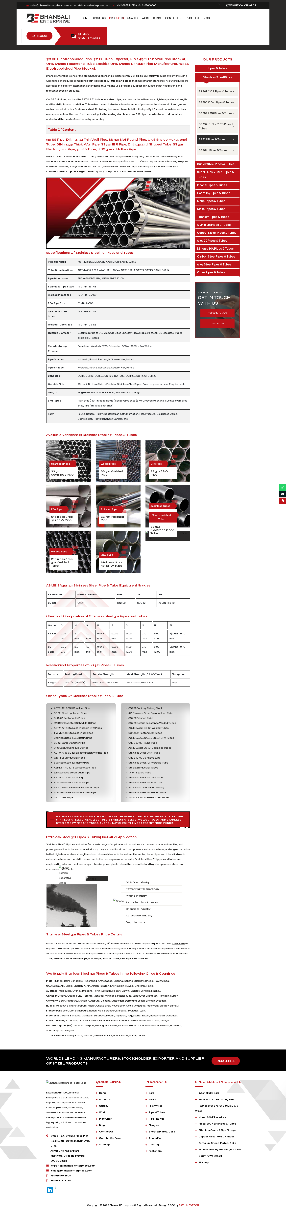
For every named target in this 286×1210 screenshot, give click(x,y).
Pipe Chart (106, 1118)
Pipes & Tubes (217, 68)
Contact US (217, 323)
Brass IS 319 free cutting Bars (216, 1099)
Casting (154, 1144)
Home (85, 18)
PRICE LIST (192, 18)
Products (116, 18)
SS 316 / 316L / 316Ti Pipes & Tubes (216, 126)
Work (145, 18)
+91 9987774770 (60, 1180)
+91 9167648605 (147, 5)
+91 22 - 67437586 (88, 38)
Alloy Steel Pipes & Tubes (214, 264)
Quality (132, 18)
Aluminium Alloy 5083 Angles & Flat (219, 1149)
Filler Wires (156, 1106)
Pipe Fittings (156, 1118)
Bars (151, 1093)
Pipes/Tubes (157, 1112)
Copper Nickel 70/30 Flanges (216, 1136)
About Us (99, 18)
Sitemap (104, 1144)
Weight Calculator (242, 5)
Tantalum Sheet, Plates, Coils (217, 1143)
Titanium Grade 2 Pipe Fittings (217, 1130)
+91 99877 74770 (126, 5)
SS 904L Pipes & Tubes (213, 150)
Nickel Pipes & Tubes (211, 209)
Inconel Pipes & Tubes (212, 185)
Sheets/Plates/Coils (162, 1131)
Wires (152, 1099)
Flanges (154, 1125)
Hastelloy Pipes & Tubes (213, 193)
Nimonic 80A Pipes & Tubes (215, 248)
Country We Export (111, 1138)
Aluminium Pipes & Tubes (214, 225)
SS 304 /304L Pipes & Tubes (216, 102)
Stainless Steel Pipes (217, 77)
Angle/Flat (155, 1138)
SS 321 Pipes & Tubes (212, 139)
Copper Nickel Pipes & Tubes (217, 233)
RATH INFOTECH (189, 1205)
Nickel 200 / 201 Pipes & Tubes (217, 1123)
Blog (206, 18)
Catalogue (39, 36)
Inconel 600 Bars (208, 1093)
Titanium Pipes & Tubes (213, 217)
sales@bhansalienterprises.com (49, 5)
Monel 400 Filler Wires (212, 1117)
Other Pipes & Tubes (211, 272)
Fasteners (155, 1151)
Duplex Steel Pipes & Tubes (216, 164)
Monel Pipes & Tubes (211, 201)
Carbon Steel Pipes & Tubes (216, 256)
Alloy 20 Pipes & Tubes (212, 240)
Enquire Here (225, 1061)
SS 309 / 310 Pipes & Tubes (215, 113)
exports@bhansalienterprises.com (90, 5)
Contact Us (173, 18)
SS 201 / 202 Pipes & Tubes (216, 91)
